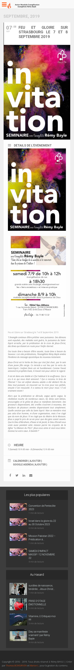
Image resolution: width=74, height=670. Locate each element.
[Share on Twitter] (17, 476)
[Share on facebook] (10, 476)
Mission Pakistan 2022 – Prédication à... (42, 538)
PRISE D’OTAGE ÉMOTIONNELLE (37, 603)
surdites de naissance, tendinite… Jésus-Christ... (42, 587)
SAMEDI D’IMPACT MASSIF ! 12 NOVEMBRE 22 (42, 554)
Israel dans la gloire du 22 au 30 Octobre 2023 (42, 522)
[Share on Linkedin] (24, 476)
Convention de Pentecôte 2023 (42, 507)
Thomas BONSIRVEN (16, 665)
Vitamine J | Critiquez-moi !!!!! (42, 618)
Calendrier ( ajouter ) (27, 460)
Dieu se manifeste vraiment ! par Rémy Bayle (39, 635)
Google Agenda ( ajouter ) (30, 464)
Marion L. (35, 665)
